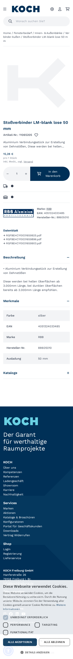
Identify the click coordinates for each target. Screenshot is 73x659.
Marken (8, 508)
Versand (28, 161)
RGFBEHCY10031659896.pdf (22, 239)
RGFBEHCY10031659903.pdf (22, 243)
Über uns (9, 467)
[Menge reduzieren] (7, 174)
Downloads (10, 530)
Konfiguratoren (13, 521)
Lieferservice (12, 558)
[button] (36, 652)
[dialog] (36, 619)
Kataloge (10, 373)
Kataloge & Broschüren (19, 517)
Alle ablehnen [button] (54, 642)
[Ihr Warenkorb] (67, 9)
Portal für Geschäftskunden (22, 526)
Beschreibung (14, 257)
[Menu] (5, 9)
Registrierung (12, 553)
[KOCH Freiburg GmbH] (25, 9)
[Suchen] (10, 21)
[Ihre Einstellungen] (52, 9)
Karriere (8, 490)
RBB (49, 208)
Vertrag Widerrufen (16, 535)
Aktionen (9, 512)
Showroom (10, 485)
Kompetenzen (12, 472)
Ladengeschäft (13, 481)
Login (7, 549)
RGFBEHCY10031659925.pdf (22, 235)
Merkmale (11, 301)
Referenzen (11, 476)
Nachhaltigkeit (13, 494)
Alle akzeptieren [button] (20, 642)
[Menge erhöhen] (26, 174)
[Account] (60, 9)
